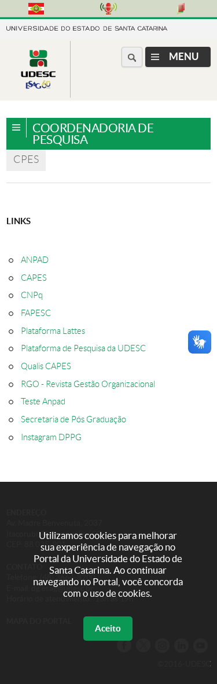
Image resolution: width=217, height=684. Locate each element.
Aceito (108, 628)
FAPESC (36, 313)
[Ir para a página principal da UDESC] (86, 27)
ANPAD (35, 260)
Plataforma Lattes (53, 331)
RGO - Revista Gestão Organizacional (88, 384)
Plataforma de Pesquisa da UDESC (83, 348)
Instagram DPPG (51, 437)
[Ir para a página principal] (38, 89)
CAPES (34, 277)
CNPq (32, 295)
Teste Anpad (43, 401)
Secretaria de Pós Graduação (73, 419)
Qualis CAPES (46, 366)
